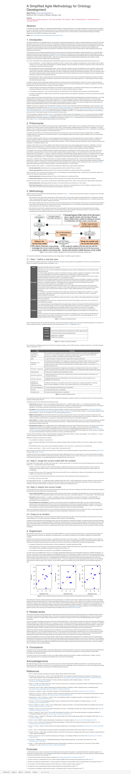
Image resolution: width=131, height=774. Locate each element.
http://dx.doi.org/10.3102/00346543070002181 (61, 695)
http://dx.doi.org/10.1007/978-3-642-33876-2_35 (59, 714)
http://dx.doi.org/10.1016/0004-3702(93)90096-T (54, 745)
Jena (37, 452)
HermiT (102, 450)
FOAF (44, 412)
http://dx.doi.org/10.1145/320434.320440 (39, 702)
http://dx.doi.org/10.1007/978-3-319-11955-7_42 (40, 706)
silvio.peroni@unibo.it (44, 13)
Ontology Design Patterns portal (64, 411)
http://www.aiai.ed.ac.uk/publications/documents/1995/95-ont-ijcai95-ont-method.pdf (49, 689)
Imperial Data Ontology (43, 110)
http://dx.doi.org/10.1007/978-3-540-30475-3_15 (40, 699)
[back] (50, 754)
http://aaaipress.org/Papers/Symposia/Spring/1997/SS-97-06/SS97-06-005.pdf (82, 677)
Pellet (98, 450)
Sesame (41, 452)
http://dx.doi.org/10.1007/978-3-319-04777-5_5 (40, 723)
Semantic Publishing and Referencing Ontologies (59, 107)
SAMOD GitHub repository (74, 607)
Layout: (45, 772)
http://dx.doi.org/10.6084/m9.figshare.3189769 (85, 720)
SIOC (53, 412)
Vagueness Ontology (84, 109)
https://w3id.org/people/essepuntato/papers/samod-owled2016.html (46, 35)
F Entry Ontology (96, 109)
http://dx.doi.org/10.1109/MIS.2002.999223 (39, 681)
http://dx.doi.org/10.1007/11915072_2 (86, 691)
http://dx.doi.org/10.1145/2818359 (37, 741)
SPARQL (100, 162)
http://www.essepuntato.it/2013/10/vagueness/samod (69, 757)
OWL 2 (88, 129)
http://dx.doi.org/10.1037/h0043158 (41, 685)
